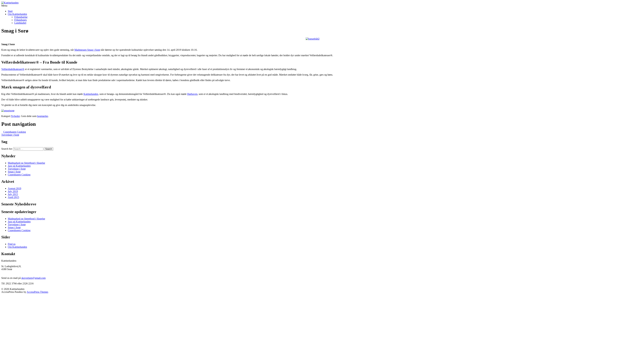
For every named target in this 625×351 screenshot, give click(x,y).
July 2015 (13, 194)
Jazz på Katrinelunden (19, 165)
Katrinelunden (90, 94)
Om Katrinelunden (17, 14)
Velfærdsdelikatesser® (12, 69)
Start (10, 11)
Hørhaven (192, 94)
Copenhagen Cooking (14, 131)
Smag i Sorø (14, 171)
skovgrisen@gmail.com (33, 278)
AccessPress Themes (37, 292)
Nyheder (15, 116)
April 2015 (13, 197)
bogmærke (42, 116)
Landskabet (20, 22)
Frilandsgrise (21, 17)
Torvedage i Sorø (10, 134)
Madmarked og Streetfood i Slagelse (26, 163)
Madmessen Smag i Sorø (87, 49)
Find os (11, 244)
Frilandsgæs (20, 20)
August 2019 (14, 188)
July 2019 (13, 191)
